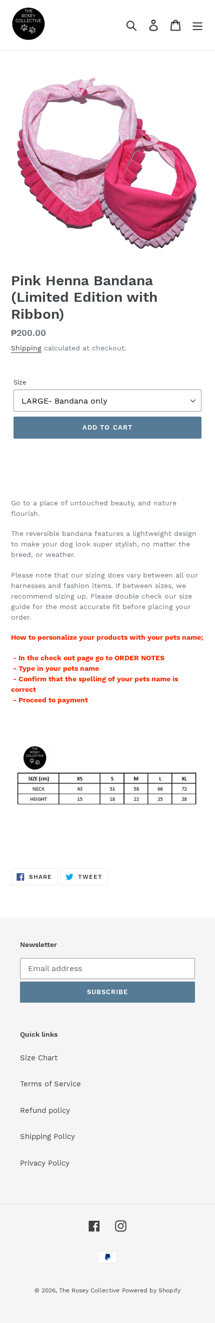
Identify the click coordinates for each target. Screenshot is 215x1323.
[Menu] (197, 25)
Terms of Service (50, 1083)
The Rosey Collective (89, 1290)
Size (20, 382)
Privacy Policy (45, 1163)
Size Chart (39, 1057)
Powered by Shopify (151, 1290)
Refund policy (45, 1110)
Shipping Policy (47, 1136)
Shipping (26, 348)
